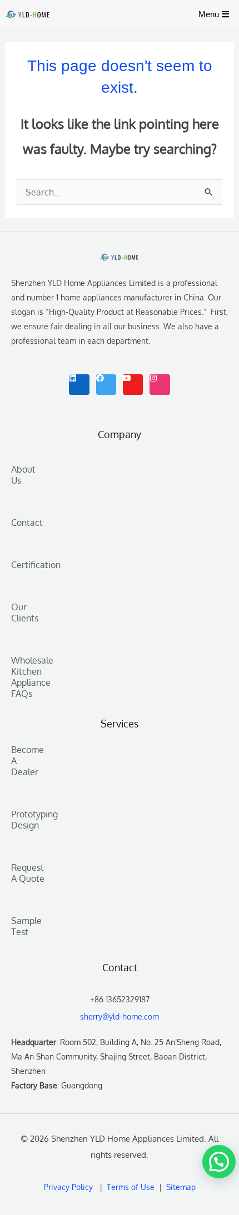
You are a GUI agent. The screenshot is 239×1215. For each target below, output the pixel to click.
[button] (219, 1161)
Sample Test (26, 926)
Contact (27, 522)
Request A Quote (27, 873)
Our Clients (24, 612)
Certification (27, 564)
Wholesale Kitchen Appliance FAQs (27, 677)
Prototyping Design (27, 820)
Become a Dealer (27, 760)
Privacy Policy (68, 1187)
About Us (23, 475)
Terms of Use (133, 1187)
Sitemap (180, 1187)
